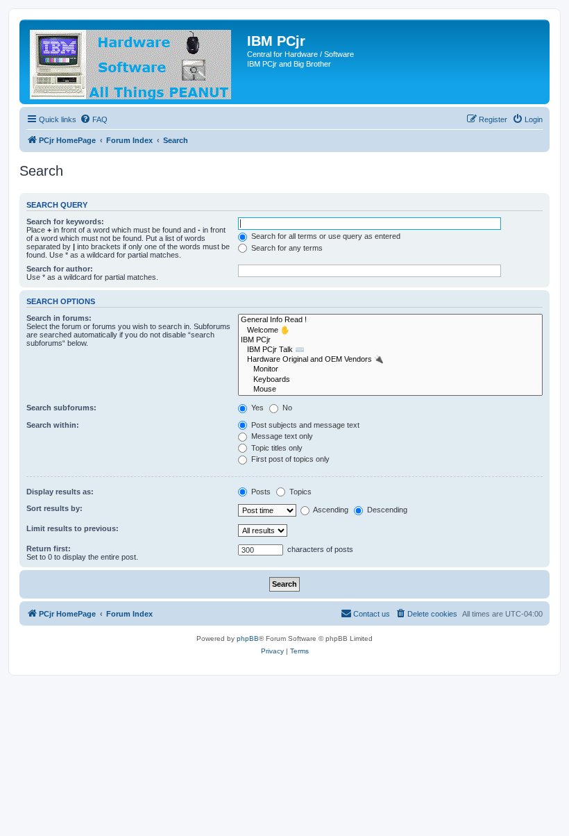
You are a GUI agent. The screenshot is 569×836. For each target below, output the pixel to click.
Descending (386, 509)
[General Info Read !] (390, 320)
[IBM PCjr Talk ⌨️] (390, 350)
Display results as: (60, 491)
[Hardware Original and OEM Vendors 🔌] (390, 360)
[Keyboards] (390, 380)
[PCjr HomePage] (135, 62)
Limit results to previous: (72, 528)
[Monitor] (390, 369)
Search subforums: (61, 407)
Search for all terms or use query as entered (324, 236)
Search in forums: (59, 318)
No (286, 407)
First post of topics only (289, 459)
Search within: (52, 425)
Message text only (281, 436)
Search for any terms (286, 248)
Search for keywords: (65, 221)
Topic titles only (276, 448)
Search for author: (59, 269)
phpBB (248, 638)
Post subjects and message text (304, 425)
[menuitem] (94, 119)
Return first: (48, 548)
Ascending (330, 509)
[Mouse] (390, 389)
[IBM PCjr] (390, 340)
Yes (256, 407)
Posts (260, 491)
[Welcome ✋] (390, 330)
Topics (299, 491)
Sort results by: (54, 508)
